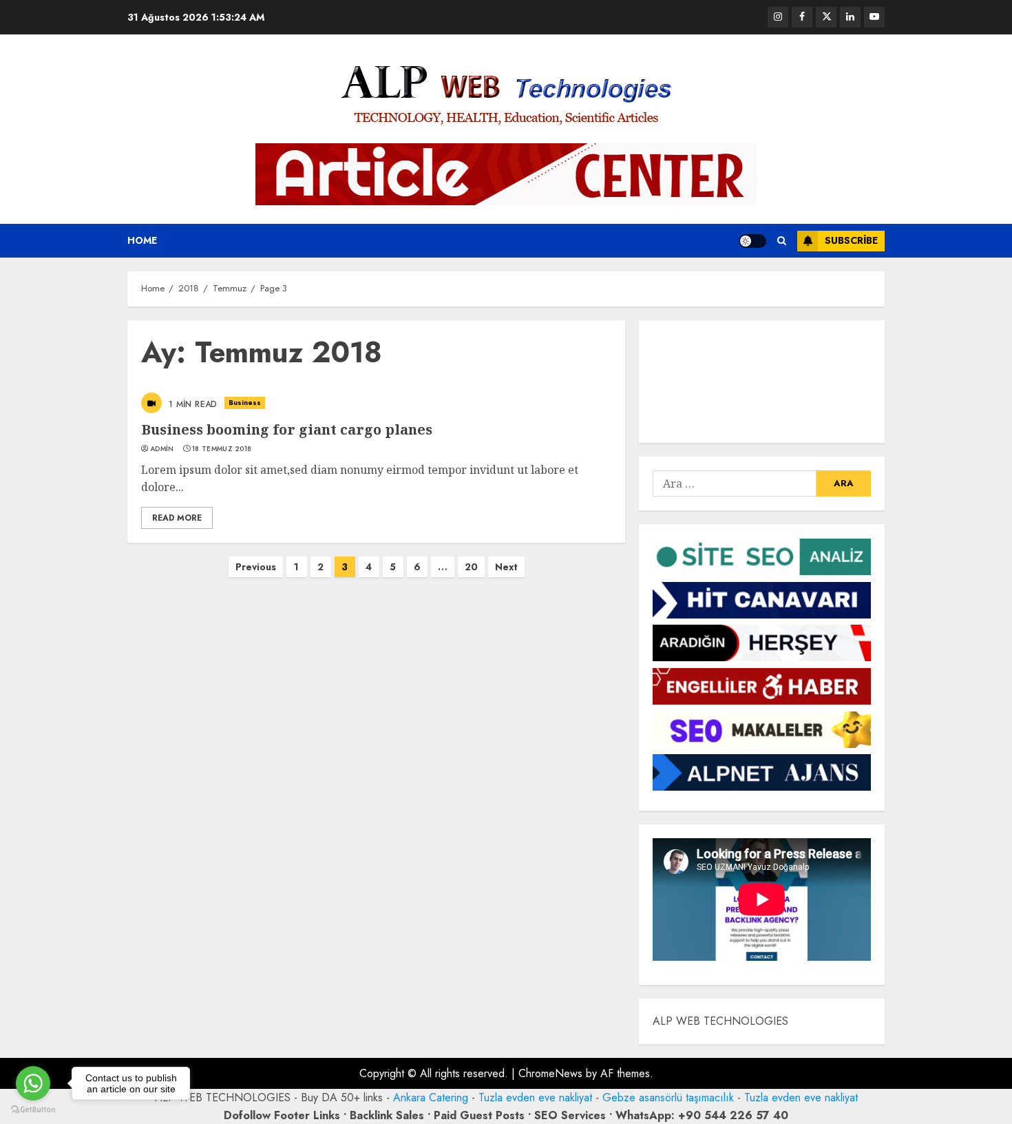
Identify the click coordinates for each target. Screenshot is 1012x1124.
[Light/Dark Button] (752, 241)
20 (471, 567)
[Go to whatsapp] (33, 1083)
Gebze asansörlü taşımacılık (668, 1097)
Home (142, 240)
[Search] (781, 240)
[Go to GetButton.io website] (33, 1109)
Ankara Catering (430, 1097)
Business (245, 402)
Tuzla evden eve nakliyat (535, 1097)
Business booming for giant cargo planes (286, 429)
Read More (177, 518)
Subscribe (851, 240)
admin (162, 449)
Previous (255, 567)
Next (506, 567)
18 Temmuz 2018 (221, 449)
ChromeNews (550, 1073)
